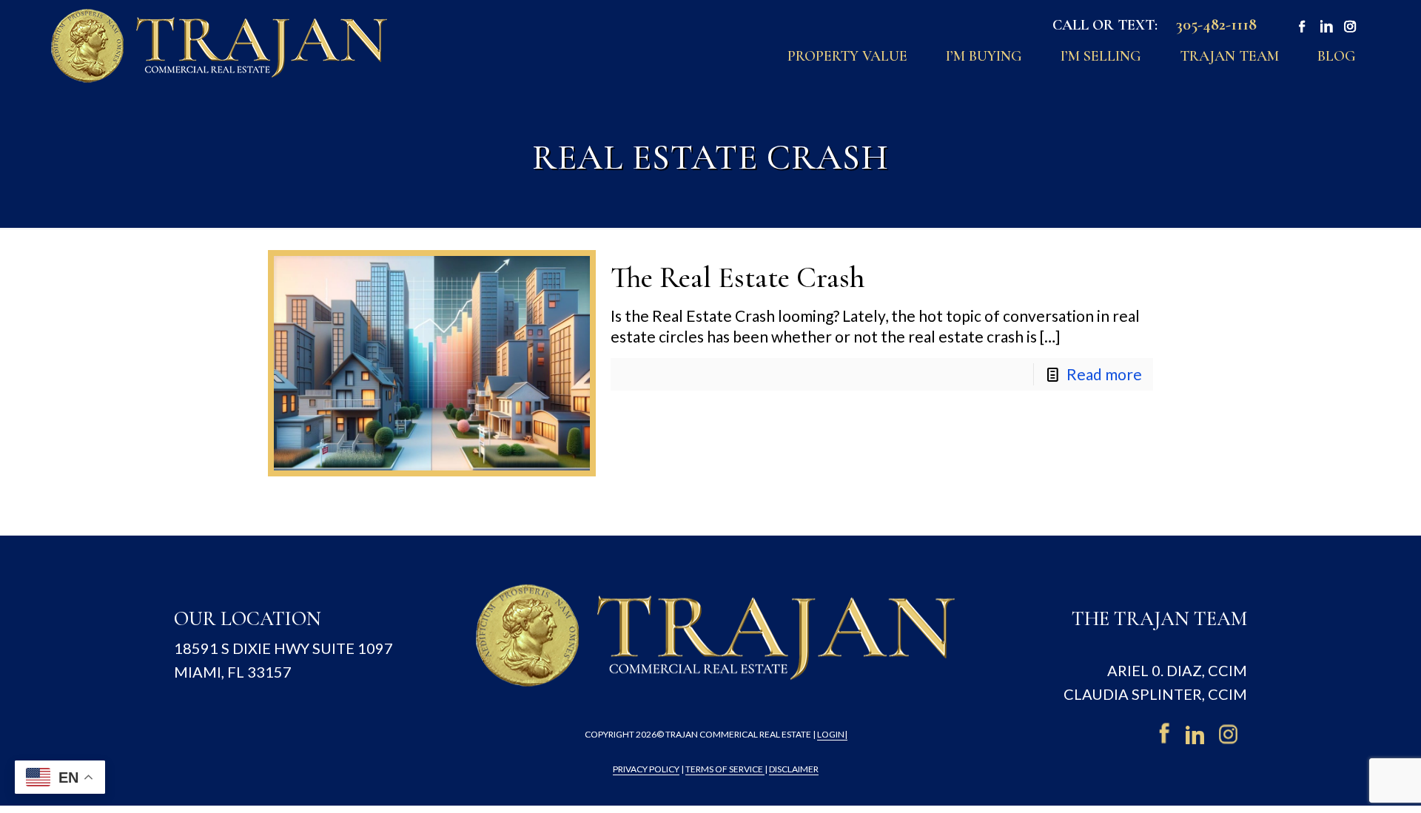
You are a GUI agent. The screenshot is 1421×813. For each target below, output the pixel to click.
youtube (1348, 27)
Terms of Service (725, 769)
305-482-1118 (1216, 24)
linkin (1324, 27)
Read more (1104, 374)
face (1299, 27)
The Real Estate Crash (737, 277)
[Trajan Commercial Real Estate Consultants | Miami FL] (219, 45)
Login (830, 734)
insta (1231, 733)
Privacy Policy (646, 769)
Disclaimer (794, 769)
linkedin (1197, 733)
